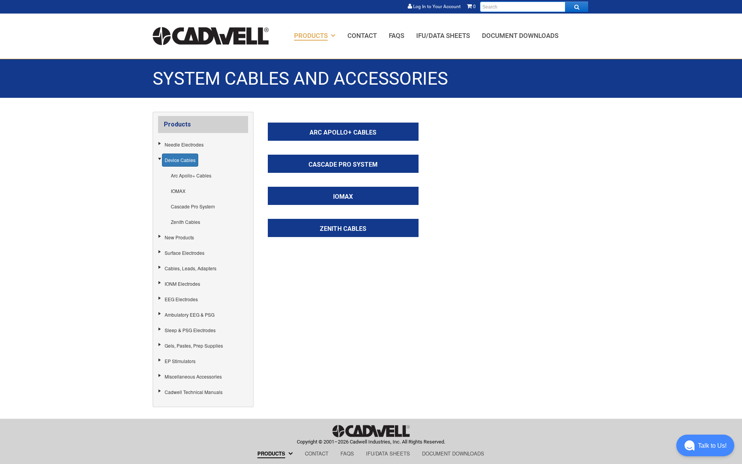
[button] (705, 445)
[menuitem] (315, 35)
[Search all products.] (576, 7)
